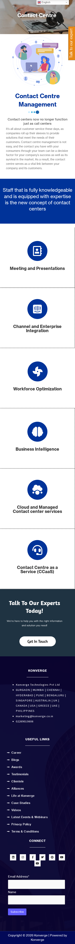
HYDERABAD (24, 695)
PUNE (40, 695)
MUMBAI (38, 690)
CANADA (21, 705)
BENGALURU (55, 695)
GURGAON (23, 690)
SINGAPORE (24, 700)
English (45, 2)
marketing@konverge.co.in (34, 716)
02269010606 (24, 721)
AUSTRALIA (43, 700)
